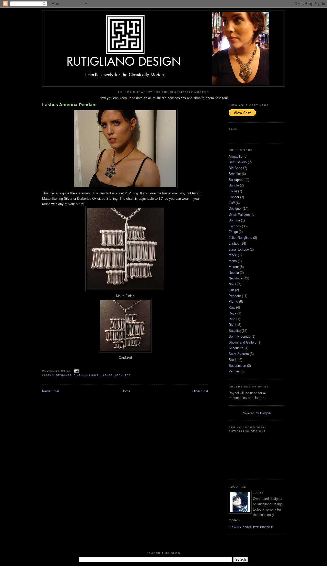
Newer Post (50, 391)
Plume (233, 301)
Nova (232, 284)
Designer (64, 375)
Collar (233, 191)
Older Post (200, 391)
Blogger (265, 413)
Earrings (235, 226)
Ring (232, 319)
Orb (231, 290)
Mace (233, 255)
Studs (233, 360)
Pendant (235, 296)
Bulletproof (236, 180)
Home (126, 391)
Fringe (233, 232)
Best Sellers (238, 162)
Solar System (239, 354)
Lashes (107, 375)
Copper (234, 197)
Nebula (234, 273)
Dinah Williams (86, 375)
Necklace (123, 375)
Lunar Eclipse (239, 249)
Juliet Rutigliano (240, 238)
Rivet (232, 325)
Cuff (232, 203)
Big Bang (235, 168)
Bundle (234, 185)
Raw (232, 307)
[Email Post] (76, 370)
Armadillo (235, 156)
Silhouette (236, 348)
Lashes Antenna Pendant (69, 104)
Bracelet (235, 174)
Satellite (235, 331)
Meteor (234, 267)
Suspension (237, 366)
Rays (232, 313)
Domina (234, 220)
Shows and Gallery (242, 342)
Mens (233, 261)
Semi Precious (239, 336)
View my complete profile (251, 527)
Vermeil (234, 371)
